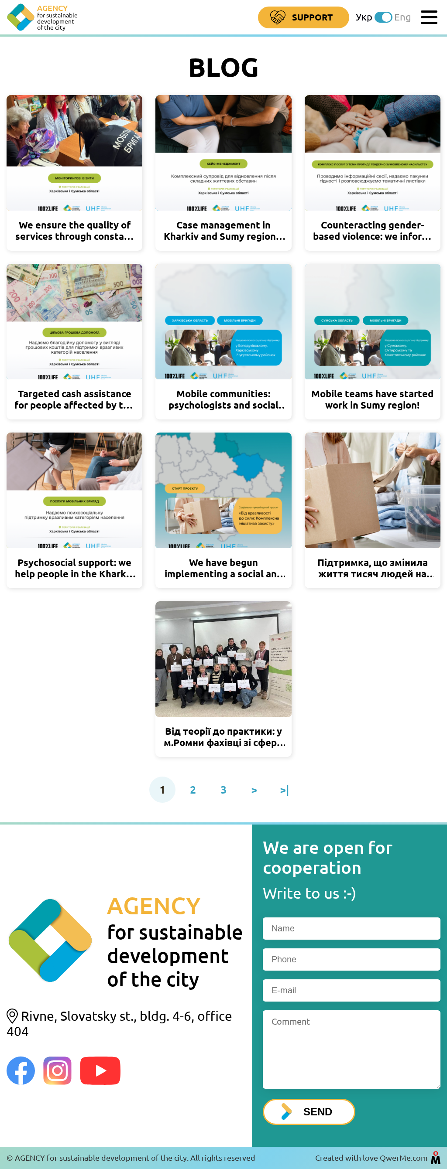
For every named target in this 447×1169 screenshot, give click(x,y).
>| (284, 790)
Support (312, 17)
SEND (317, 1112)
